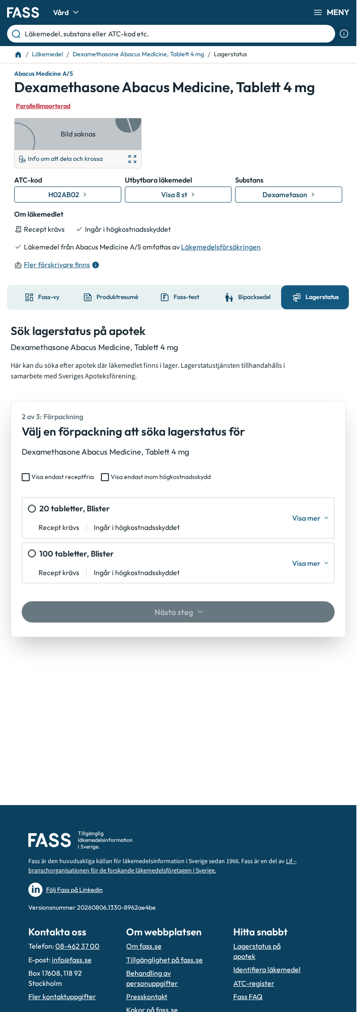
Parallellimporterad (43, 106)
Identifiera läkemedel (267, 969)
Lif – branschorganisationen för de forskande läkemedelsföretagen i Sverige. (162, 866)
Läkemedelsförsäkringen (221, 246)
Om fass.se (144, 946)
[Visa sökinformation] (344, 34)
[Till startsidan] (18, 54)
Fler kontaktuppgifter (62, 996)
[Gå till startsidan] (23, 12)
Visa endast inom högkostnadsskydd (161, 477)
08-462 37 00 (77, 946)
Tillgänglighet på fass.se (164, 959)
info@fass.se (72, 959)
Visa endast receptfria (62, 477)
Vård (61, 12)
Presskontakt (146, 996)
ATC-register (253, 983)
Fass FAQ (248, 996)
